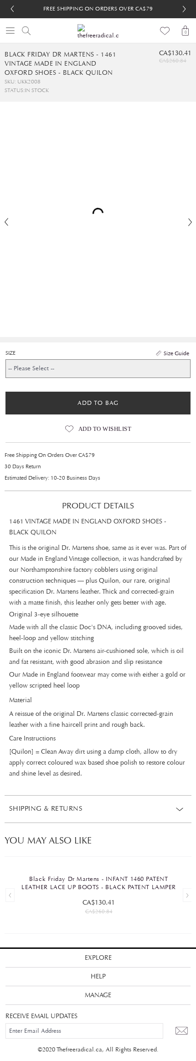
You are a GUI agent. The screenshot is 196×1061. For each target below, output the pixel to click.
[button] (184, 9)
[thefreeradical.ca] (98, 32)
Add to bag (98, 403)
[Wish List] (165, 30)
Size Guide (176, 353)
